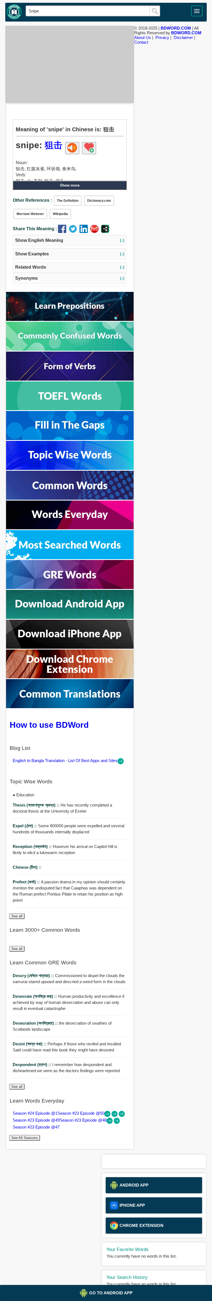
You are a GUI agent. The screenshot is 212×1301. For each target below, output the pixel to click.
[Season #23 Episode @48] (110, 1122)
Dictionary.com (99, 201)
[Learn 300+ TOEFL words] (70, 408)
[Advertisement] (69, 64)
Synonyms (69, 278)
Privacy (162, 37)
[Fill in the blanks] (70, 438)
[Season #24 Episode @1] (108, 1115)
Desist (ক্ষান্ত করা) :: (30, 1043)
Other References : (32, 200)
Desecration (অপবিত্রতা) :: (36, 1023)
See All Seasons (24, 1138)
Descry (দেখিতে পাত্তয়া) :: (34, 975)
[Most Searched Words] (70, 557)
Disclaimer (183, 37)
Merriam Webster (30, 214)
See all (16, 916)
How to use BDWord (49, 724)
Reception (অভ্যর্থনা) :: (33, 846)
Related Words (69, 267)
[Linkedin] (85, 231)
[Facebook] (63, 231)
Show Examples (69, 254)
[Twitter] (74, 231)
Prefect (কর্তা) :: (27, 881)
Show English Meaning (69, 240)
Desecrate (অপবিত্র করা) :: (35, 996)
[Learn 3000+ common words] (70, 498)
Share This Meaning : (35, 228)
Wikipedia (60, 214)
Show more (70, 185)
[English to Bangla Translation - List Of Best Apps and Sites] (121, 762)
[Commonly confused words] (70, 349)
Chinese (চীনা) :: (27, 867)
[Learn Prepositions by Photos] (70, 319)
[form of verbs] (70, 379)
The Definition (67, 201)
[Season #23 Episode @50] (115, 1115)
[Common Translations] (70, 706)
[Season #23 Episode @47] (117, 1122)
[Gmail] (95, 231)
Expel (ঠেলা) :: (25, 825)
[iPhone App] (70, 647)
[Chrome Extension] (70, 676)
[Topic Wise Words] (70, 468)
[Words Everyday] (70, 527)
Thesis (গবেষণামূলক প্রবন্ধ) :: (36, 805)
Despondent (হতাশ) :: (32, 1064)
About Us (142, 37)
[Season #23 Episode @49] (122, 1115)
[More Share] (105, 231)
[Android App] (70, 617)
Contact (141, 42)
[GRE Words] (70, 587)
